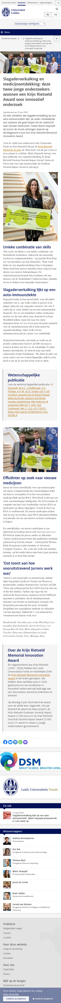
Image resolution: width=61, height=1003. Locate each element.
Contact (7, 933)
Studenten (21, 3)
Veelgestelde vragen (12, 928)
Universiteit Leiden (9, 3)
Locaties (7, 937)
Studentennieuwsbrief (13, 985)
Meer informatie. (11, 994)
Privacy (6, 974)
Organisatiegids (46, 3)
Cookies (6, 953)
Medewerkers (32, 3)
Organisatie (8, 969)
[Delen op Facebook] (5, 742)
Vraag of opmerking (12, 948)
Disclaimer (8, 958)
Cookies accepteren (16, 998)
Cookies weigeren (44, 998)
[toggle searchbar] (56, 8)
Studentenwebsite (9, 38)
